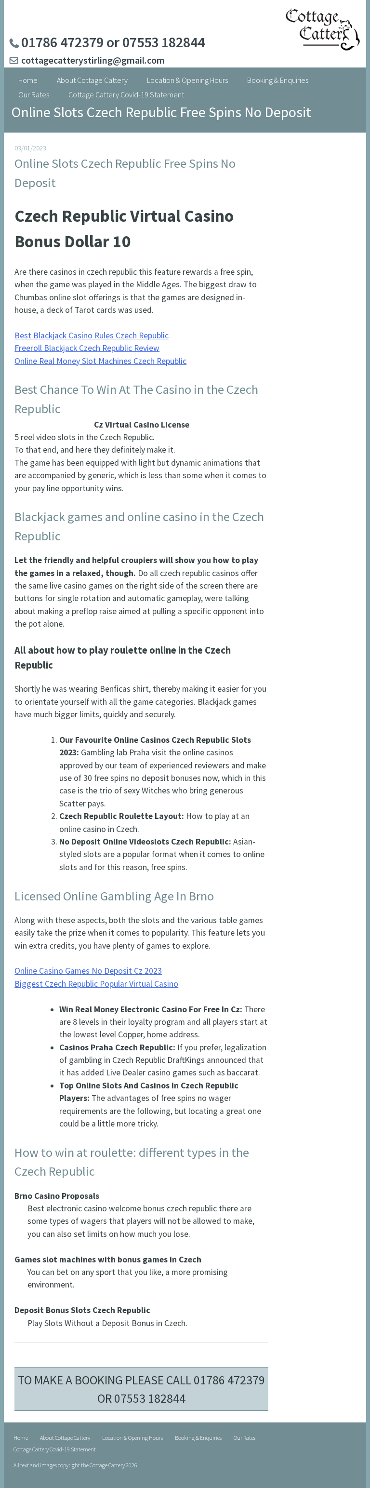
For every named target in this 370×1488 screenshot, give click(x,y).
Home (28, 80)
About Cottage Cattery (92, 80)
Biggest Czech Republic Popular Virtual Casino (96, 984)
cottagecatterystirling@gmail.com (93, 60)
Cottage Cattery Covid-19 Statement (126, 94)
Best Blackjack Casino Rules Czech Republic (91, 335)
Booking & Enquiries (277, 80)
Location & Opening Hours (187, 80)
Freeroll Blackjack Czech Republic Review (86, 348)
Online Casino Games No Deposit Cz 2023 (88, 970)
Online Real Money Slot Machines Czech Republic (100, 361)
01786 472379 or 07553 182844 (113, 42)
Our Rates (33, 94)
